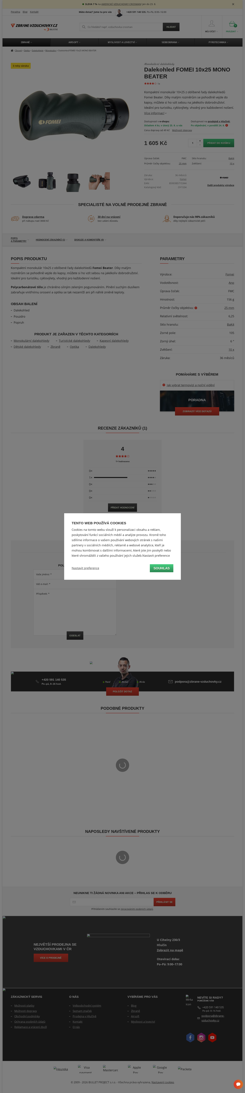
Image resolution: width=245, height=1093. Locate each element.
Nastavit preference (85, 568)
